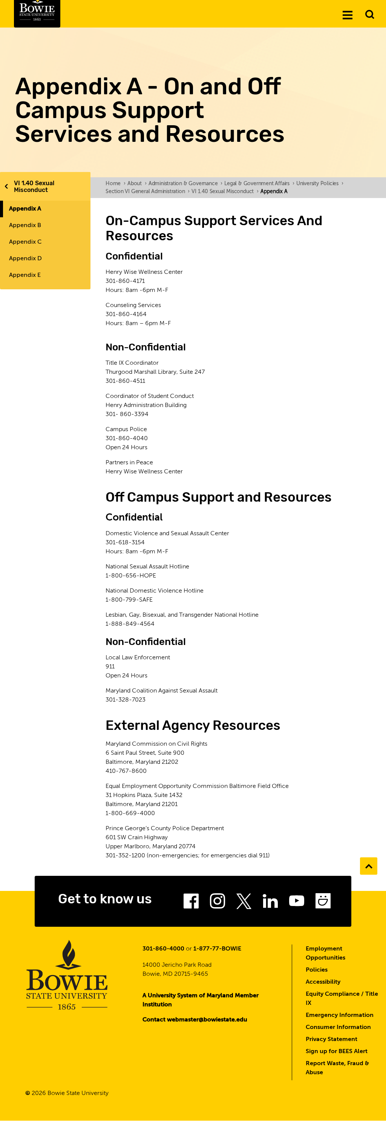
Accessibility (323, 982)
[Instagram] (217, 903)
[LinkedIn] (270, 903)
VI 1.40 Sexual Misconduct (34, 186)
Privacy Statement (331, 1040)
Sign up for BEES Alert (337, 1052)
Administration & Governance (185, 183)
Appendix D (25, 259)
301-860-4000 (163, 949)
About (137, 183)
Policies (317, 970)
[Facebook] (191, 903)
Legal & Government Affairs (259, 183)
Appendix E (25, 275)
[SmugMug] (323, 903)
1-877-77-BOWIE (217, 949)
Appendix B (25, 226)
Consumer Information (338, 1027)
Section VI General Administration (148, 191)
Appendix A (25, 209)
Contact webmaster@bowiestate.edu (194, 1020)
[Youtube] (296, 903)
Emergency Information (340, 1015)
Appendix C (25, 242)
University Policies (319, 183)
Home (116, 183)
